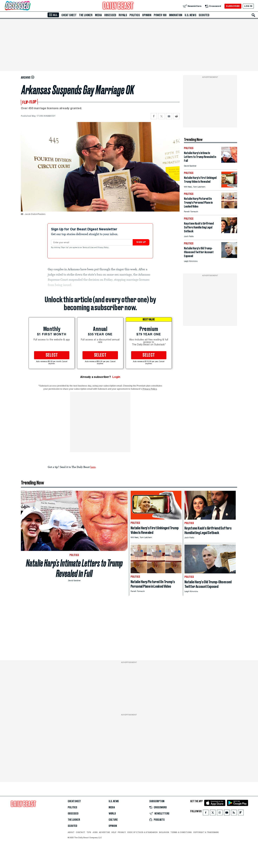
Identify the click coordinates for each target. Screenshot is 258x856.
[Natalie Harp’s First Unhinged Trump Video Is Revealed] (229, 186)
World (112, 813)
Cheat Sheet (69, 15)
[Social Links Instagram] (220, 813)
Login (116, 377)
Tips (89, 832)
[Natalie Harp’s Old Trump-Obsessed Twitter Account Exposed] (229, 256)
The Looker (85, 15)
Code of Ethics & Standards (142, 832)
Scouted (204, 15)
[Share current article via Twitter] (161, 116)
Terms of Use (88, 247)
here (92, 466)
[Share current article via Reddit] (176, 116)
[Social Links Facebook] (206, 813)
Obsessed (110, 15)
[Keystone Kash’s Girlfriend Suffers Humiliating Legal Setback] (229, 232)
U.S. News (190, 15)
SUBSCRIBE (233, 6)
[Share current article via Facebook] (154, 116)
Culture (113, 819)
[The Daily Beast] (118, 6)
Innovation (175, 15)
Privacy (122, 832)
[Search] (253, 15)
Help (113, 832)
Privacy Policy (103, 247)
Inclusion (164, 832)
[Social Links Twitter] (213, 813)
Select (52, 355)
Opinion (146, 15)
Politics (135, 15)
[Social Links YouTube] (227, 813)
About (71, 832)
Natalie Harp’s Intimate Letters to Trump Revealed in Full (74, 568)
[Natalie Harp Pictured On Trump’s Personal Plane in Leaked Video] (229, 207)
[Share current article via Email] (169, 116)
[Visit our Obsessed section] (28, 6)
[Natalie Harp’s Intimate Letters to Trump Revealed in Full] (229, 161)
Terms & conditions (181, 832)
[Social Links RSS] (234, 813)
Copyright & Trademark (206, 832)
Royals (123, 15)
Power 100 (160, 15)
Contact (80, 832)
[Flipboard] (240, 813)
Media (98, 15)
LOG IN (248, 6)
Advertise (104, 832)
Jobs (95, 832)
